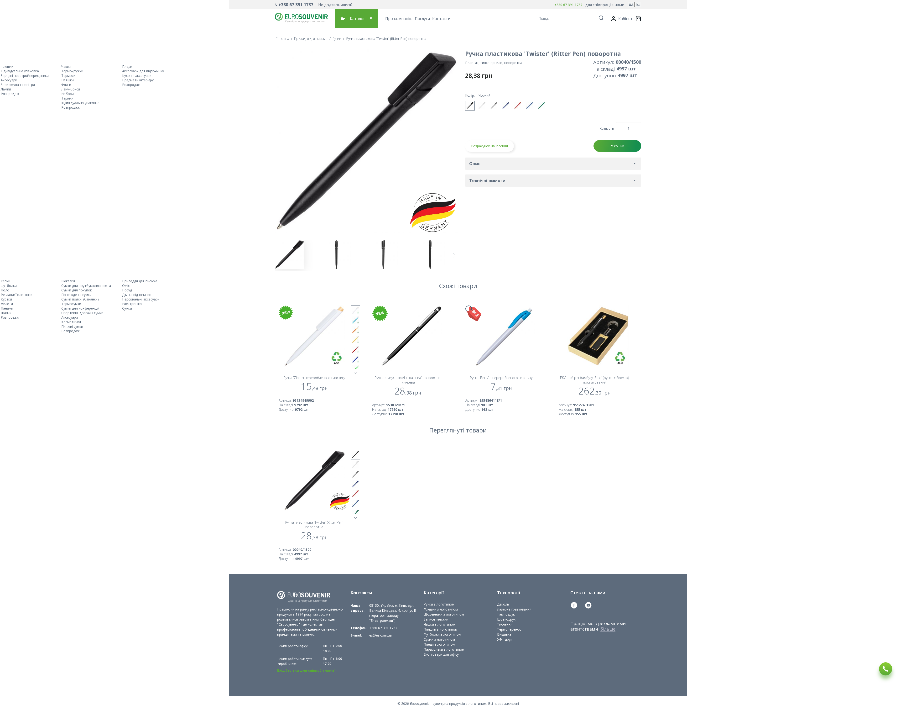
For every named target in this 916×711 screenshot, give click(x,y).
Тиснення (504, 624)
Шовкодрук (506, 619)
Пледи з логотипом (439, 644)
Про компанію (398, 18)
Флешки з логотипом (441, 609)
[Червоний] (517, 106)
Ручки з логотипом (439, 604)
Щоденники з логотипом (444, 614)
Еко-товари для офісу (441, 654)
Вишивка (504, 634)
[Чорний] (470, 106)
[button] (314, 4)
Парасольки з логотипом (444, 649)
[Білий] (482, 106)
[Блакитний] (355, 320)
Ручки (337, 38)
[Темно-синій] (505, 106)
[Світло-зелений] (355, 369)
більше (607, 629)
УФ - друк (504, 639)
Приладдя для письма (311, 38)
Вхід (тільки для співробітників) (306, 670)
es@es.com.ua (380, 635)
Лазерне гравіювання (514, 609)
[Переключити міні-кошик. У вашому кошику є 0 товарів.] (638, 18)
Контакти (441, 18)
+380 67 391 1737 (295, 4)
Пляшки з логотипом (441, 629)
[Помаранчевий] (355, 330)
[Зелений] (541, 106)
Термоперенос (509, 629)
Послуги (422, 18)
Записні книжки (436, 619)
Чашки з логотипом (439, 624)
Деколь (503, 604)
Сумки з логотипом (439, 639)
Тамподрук (506, 614)
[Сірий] (494, 106)
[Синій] (529, 106)
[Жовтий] (355, 339)
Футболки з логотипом (442, 634)
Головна (282, 38)
